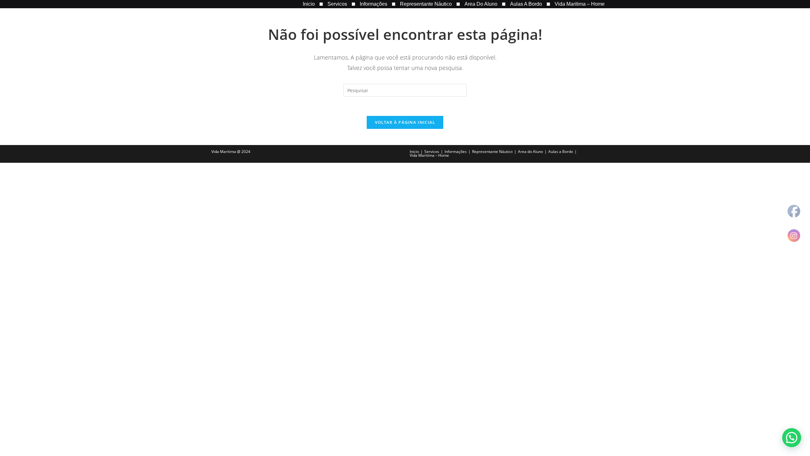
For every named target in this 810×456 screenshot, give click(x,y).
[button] (791, 437)
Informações (373, 4)
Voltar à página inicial (405, 122)
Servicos (337, 4)
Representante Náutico (426, 4)
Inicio (309, 4)
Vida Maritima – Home (580, 4)
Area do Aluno (480, 4)
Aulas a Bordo (526, 4)
